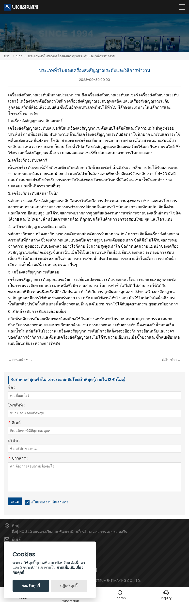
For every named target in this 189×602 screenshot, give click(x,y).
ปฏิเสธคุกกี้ (69, 585)
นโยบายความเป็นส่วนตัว (49, 502)
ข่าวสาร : (18, 458)
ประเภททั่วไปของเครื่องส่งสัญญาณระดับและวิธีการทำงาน (71, 56)
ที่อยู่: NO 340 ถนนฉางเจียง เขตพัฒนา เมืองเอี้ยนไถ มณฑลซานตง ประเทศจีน (69, 531)
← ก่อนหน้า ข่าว (20, 359)
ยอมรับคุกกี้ (31, 585)
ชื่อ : (11, 388)
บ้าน (7, 56)
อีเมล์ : (15, 423)
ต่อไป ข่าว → (171, 359)
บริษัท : (14, 441)
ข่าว (19, 56)
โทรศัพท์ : (16, 405)
